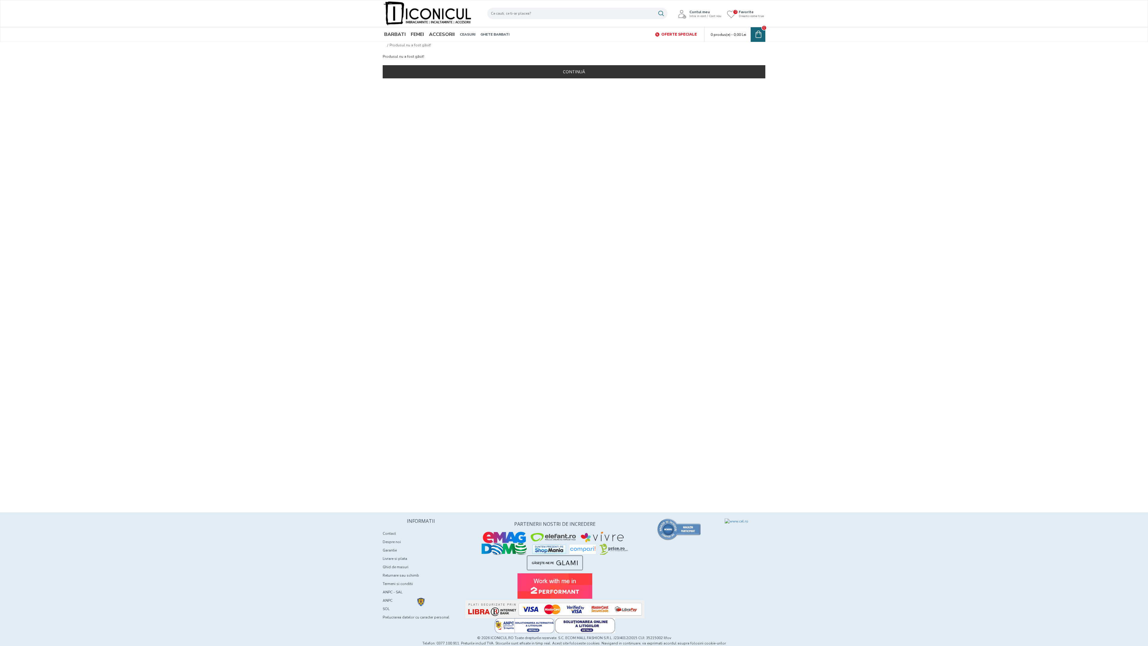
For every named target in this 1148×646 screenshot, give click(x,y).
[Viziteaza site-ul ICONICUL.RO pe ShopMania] (549, 549)
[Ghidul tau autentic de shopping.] (583, 549)
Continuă (574, 71)
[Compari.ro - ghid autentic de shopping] (679, 529)
